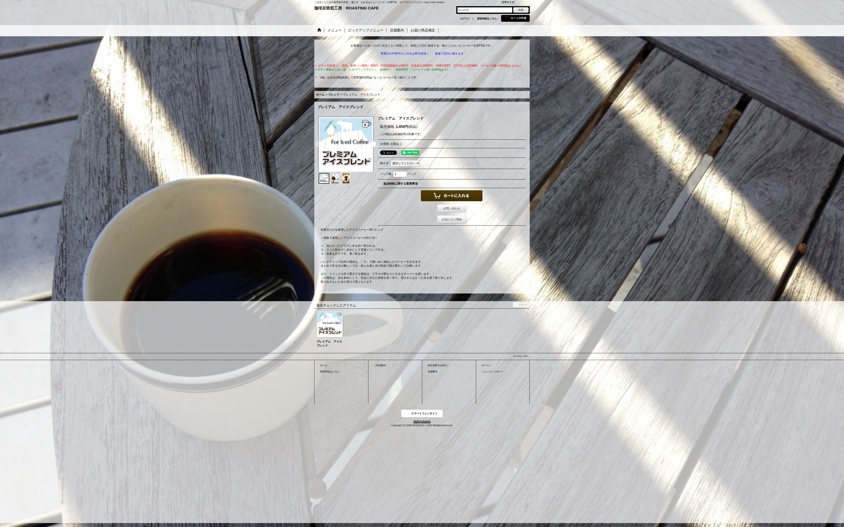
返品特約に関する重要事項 (400, 183)
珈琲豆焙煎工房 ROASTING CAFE (346, 8)
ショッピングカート (492, 371)
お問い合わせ (451, 208)
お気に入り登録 (452, 219)
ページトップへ (521, 356)
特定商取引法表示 (437, 365)
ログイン (465, 18)
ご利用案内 (380, 365)
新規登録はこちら (487, 18)
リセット (522, 304)
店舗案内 (432, 371)
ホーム (323, 365)
